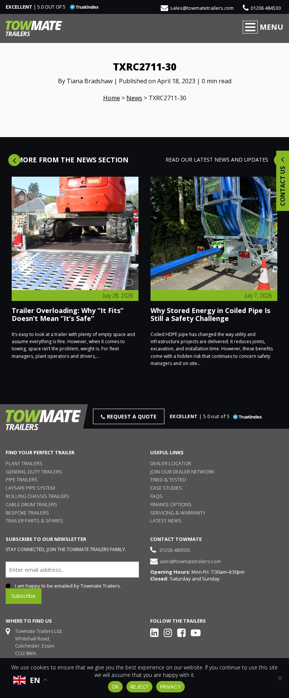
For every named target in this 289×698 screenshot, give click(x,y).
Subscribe (23, 595)
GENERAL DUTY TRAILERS (34, 471)
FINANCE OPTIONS (171, 504)
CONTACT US (282, 185)
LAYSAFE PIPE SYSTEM (30, 487)
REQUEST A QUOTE (132, 416)
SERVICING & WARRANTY (177, 512)
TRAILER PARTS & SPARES (34, 520)
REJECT (139, 687)
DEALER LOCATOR (170, 463)
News (134, 98)
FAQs (156, 496)
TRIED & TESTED (168, 479)
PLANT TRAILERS (24, 463)
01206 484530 (266, 8)
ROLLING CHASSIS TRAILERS (37, 496)
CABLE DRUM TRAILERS (31, 504)
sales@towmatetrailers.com (202, 8)
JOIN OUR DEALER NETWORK (182, 471)
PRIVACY (170, 687)
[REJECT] (279, 678)
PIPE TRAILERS (22, 479)
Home (111, 98)
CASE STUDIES (166, 487)
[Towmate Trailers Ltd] (34, 28)
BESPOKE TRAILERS (27, 512)
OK (115, 687)
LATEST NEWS (165, 520)
